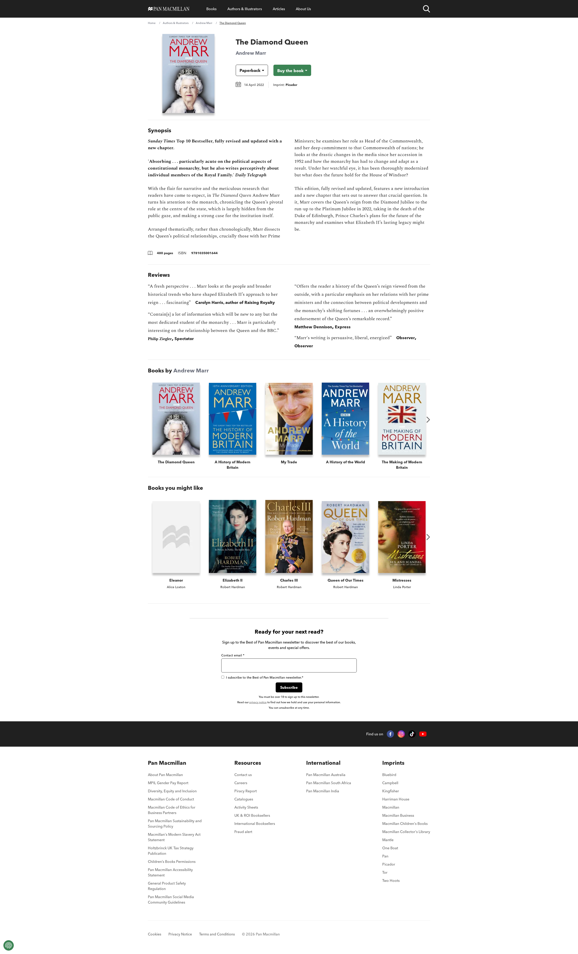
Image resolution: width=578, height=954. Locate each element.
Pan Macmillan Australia (325, 774)
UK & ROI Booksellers (252, 815)
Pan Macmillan (167, 763)
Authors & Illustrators (244, 9)
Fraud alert (243, 831)
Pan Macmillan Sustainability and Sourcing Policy (175, 824)
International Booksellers (254, 823)
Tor (384, 872)
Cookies (154, 934)
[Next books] (428, 420)
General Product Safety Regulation (167, 886)
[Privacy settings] (8, 945)
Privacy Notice (180, 934)
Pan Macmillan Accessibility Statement (170, 872)
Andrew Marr (204, 23)
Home (152, 23)
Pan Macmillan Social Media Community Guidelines (171, 899)
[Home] (169, 9)
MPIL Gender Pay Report (168, 783)
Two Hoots (391, 880)
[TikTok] (412, 734)
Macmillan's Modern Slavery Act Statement (174, 837)
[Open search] (426, 8)
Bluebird (389, 774)
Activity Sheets (246, 807)
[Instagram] (401, 734)
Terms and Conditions (217, 934)
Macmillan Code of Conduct (171, 799)
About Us (303, 9)
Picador (388, 864)
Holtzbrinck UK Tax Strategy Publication (170, 851)
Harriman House (395, 799)
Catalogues (243, 799)
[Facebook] (390, 734)
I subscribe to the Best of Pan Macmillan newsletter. (264, 677)
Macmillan (390, 807)
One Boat (390, 848)
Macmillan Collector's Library (406, 831)
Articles (279, 9)
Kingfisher (390, 791)
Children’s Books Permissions (172, 861)
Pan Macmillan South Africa (328, 783)
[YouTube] (423, 734)
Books (211, 9)
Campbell (390, 783)
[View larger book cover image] (188, 73)
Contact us (243, 774)
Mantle (388, 840)
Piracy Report (245, 791)
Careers (240, 783)
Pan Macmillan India (322, 791)
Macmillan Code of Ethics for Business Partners (171, 810)
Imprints (393, 763)
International (323, 763)
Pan (385, 856)
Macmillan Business (398, 815)
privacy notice (258, 702)
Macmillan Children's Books (405, 823)
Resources (247, 763)
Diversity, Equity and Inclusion (172, 791)
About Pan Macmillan (165, 774)
